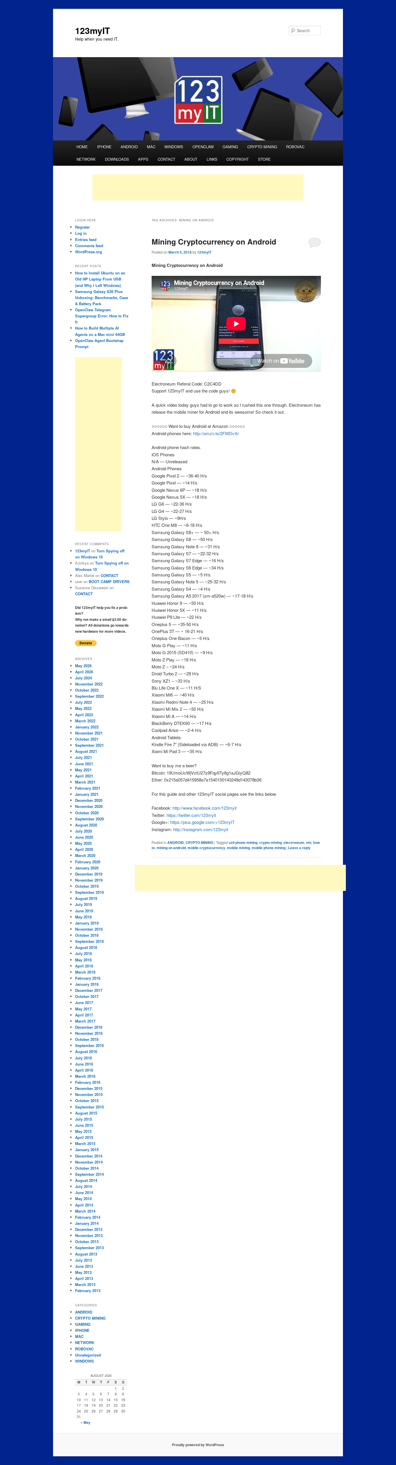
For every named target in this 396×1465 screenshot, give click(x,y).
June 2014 (84, 1192)
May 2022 (83, 708)
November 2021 (89, 733)
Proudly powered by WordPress (198, 1444)
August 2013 (86, 1254)
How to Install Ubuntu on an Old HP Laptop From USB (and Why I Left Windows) (100, 279)
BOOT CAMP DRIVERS (109, 581)
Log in (81, 233)
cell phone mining (243, 842)
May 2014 (83, 1198)
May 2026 (83, 665)
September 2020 (89, 819)
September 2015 (89, 1107)
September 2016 (89, 1045)
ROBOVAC (295, 146)
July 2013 (83, 1260)
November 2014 (89, 1162)
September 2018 (89, 941)
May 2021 (83, 770)
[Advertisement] (198, 187)
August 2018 (86, 947)
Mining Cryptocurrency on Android (214, 241)
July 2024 (83, 678)
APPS (143, 159)
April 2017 (84, 1015)
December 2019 (88, 874)
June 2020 (84, 837)
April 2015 (84, 1137)
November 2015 (89, 1094)
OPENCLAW (203, 146)
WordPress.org (88, 251)
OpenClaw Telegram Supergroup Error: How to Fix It (101, 316)
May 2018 (83, 960)
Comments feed (89, 245)
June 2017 (84, 1002)
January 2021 (87, 794)
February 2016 (87, 1082)
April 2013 (84, 1278)
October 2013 (87, 1241)
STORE (264, 159)
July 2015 (83, 1119)
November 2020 (89, 806)
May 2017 (83, 1009)
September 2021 (89, 745)
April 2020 (84, 849)
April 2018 (84, 966)
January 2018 (87, 984)
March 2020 (85, 855)
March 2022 (85, 721)
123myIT (92, 30)
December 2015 (88, 1088)
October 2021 (87, 739)
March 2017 (85, 1021)
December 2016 (88, 1027)
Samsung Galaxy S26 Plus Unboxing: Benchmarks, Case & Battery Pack (101, 297)
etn (308, 842)
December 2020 (88, 800)
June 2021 (84, 763)
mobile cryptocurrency (206, 847)
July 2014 (83, 1186)
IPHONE (104, 146)
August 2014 (86, 1180)
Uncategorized (88, 1355)
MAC (151, 146)
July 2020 (83, 831)
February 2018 (87, 978)
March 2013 (85, 1284)
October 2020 (87, 812)
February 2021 (87, 788)
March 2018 (85, 972)
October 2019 (87, 886)
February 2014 (87, 1217)
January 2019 (87, 923)
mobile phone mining (269, 847)
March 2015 (85, 1143)
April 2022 (84, 714)
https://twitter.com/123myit (191, 815)
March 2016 (85, 1076)
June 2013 (84, 1266)
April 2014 (84, 1205)
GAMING (230, 146)
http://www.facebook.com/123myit (204, 808)
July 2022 (83, 702)
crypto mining (270, 842)
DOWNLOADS (117, 159)
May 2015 (83, 1131)
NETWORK (86, 159)
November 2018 (89, 929)
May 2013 (83, 1272)
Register (82, 227)
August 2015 (86, 1113)
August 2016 (86, 1051)
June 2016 (84, 1064)
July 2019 (83, 904)
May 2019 (83, 917)
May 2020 (83, 843)
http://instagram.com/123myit (200, 829)
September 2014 (89, 1174)
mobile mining (238, 847)
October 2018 (87, 935)
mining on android (171, 847)
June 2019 (84, 911)
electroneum (294, 842)
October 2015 (87, 1100)
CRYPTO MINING (262, 146)
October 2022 (87, 690)
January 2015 (87, 1149)
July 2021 (83, 757)
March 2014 (85, 1211)
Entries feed (86, 239)
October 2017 (87, 996)
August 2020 (86, 825)
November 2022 (89, 684)
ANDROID (129, 146)
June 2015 (84, 1125)
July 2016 (83, 1058)
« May (85, 1422)
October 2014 (87, 1168)
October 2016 (87, 1039)
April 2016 (84, 1070)
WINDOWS (173, 146)
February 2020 (87, 861)
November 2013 (89, 1235)
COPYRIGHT (237, 159)
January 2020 (87, 868)
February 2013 (87, 1290)
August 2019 (86, 898)
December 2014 (88, 1156)
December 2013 (88, 1229)
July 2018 (83, 953)
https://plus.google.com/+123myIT (202, 822)
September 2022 (89, 696)
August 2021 (86, 751)
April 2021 (84, 776)
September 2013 (89, 1247)
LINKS (212, 159)
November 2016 (89, 1033)
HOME (82, 146)
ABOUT (190, 159)
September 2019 (89, 892)
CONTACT (166, 159)
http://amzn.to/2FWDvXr (216, 433)
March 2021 (85, 782)
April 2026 (84, 671)
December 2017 (88, 990)
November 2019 (89, 880)
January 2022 (87, 727)
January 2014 (87, 1223)
